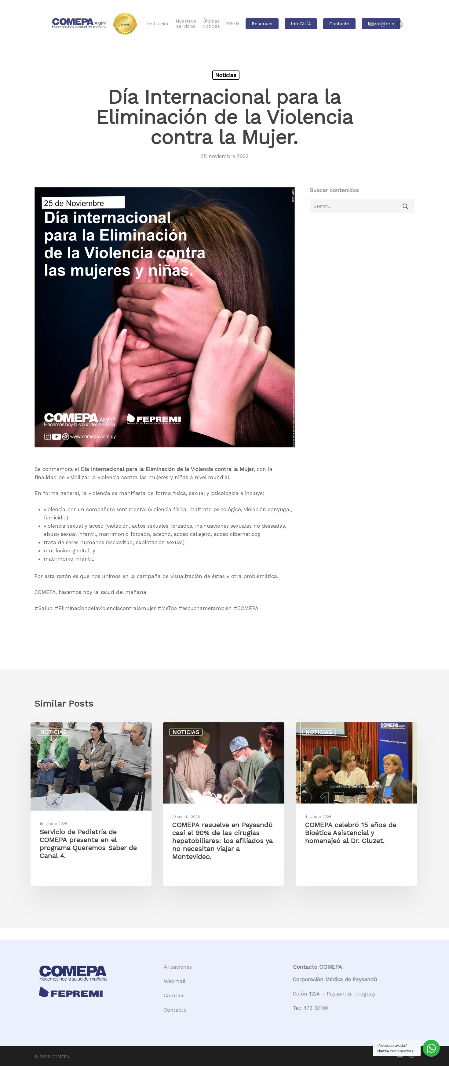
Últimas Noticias (211, 24)
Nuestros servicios (186, 24)
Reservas (262, 24)
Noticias (225, 75)
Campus (174, 995)
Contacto (339, 24)
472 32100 (315, 1008)
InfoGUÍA (301, 24)
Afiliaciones (178, 967)
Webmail (174, 981)
